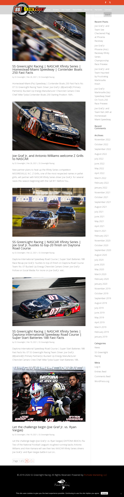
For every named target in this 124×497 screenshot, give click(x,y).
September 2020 (103, 250)
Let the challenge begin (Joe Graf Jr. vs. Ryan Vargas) (44, 428)
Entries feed (100, 371)
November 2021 (102, 192)
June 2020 (100, 264)
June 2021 (100, 216)
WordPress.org (102, 381)
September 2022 (103, 149)
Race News (77, 10)
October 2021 (101, 197)
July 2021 (99, 211)
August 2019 (101, 303)
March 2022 (100, 178)
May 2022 (99, 168)
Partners (98, 10)
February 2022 (102, 182)
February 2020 (102, 278)
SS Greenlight (20, 77)
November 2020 (102, 240)
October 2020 (101, 245)
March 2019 (100, 327)
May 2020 (99, 269)
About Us (88, 10)
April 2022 (100, 173)
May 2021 (99, 221)
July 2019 (99, 307)
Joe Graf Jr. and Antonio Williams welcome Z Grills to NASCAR (47, 157)
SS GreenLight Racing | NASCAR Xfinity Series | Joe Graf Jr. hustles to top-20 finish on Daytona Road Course (46, 245)
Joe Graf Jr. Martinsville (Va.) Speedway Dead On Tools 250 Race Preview (102, 96)
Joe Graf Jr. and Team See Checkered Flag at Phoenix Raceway (102, 33)
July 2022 (99, 158)
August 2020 (101, 254)
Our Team (66, 10)
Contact (108, 10)
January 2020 (101, 283)
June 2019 (100, 312)
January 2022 (101, 187)
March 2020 (100, 274)
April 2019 (100, 322)
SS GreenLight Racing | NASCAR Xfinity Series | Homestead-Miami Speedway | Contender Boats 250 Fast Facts (47, 69)
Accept (104, 493)
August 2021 (101, 206)
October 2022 (101, 144)
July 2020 (99, 259)
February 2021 (102, 235)
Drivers (56, 10)
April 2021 (100, 226)
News (97, 347)
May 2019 (99, 317)
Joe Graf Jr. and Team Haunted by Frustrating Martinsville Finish (102, 76)
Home (47, 10)
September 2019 (103, 298)
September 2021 (103, 202)
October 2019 (101, 293)
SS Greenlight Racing (46, 77)
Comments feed (102, 376)
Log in (97, 366)
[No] (121, 493)
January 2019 (101, 336)
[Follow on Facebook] (105, 2)
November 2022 (102, 139)
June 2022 (100, 163)
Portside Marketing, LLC (95, 474)
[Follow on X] (110, 2)
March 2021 (100, 230)
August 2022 (101, 153)
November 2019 (102, 288)
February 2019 (102, 331)
